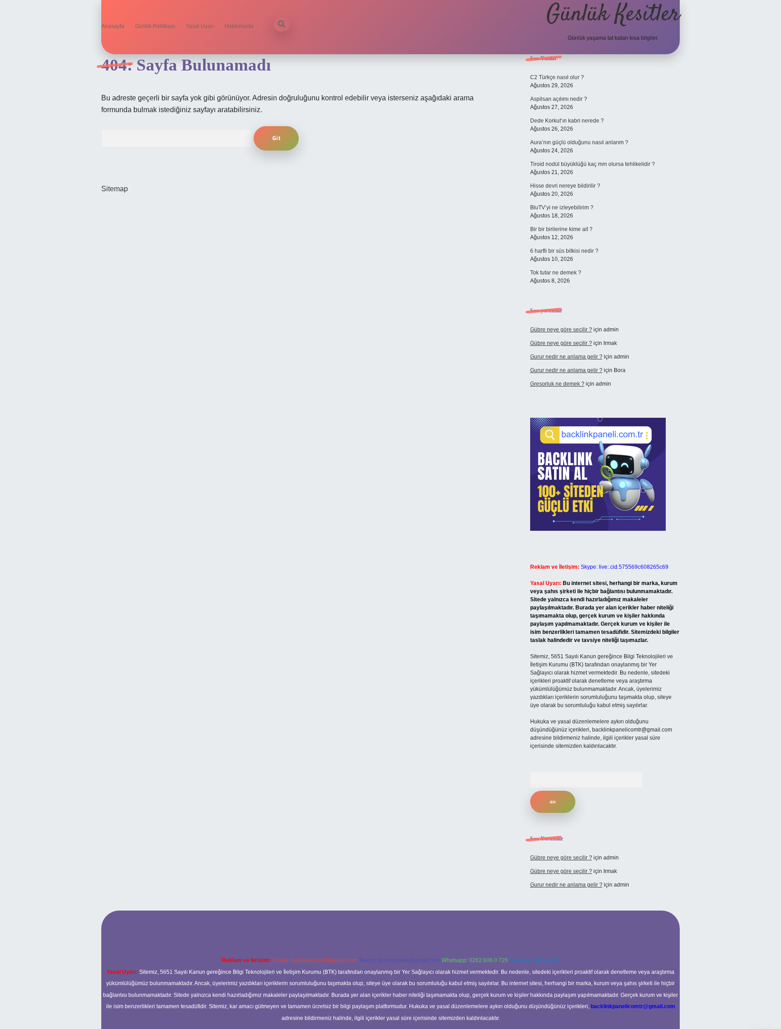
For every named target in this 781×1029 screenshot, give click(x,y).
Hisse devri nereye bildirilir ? (565, 186)
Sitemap (114, 189)
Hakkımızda (239, 26)
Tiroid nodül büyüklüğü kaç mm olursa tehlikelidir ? (592, 164)
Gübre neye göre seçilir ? (561, 329)
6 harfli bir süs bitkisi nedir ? (564, 251)
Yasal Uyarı (200, 26)
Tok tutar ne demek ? (555, 272)
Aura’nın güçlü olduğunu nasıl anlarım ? (579, 142)
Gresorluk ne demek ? (557, 384)
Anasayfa (112, 26)
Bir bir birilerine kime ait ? (561, 229)
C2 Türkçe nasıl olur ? (557, 77)
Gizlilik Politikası (155, 26)
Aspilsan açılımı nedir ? (558, 99)
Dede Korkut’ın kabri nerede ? (567, 121)
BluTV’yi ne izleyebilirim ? (561, 207)
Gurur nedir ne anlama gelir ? (566, 357)
